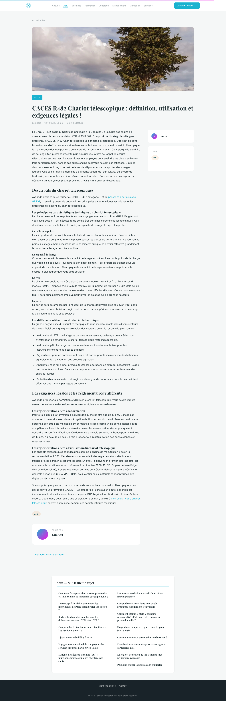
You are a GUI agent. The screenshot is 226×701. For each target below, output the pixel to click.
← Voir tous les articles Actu (47, 554)
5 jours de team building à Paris (75, 637)
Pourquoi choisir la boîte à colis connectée (139, 664)
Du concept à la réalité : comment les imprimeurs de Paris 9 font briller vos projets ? (82, 607)
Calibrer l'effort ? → (187, 5)
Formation (90, 5)
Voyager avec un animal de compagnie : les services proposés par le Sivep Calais (81, 646)
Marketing (135, 5)
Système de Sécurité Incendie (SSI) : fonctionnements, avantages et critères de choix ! (80, 658)
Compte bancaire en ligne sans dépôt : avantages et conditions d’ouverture (137, 605)
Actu (65, 5)
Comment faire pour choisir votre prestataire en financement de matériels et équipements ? (83, 595)
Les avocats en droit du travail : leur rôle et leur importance (140, 595)
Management (119, 5)
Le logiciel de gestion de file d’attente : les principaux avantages (139, 656)
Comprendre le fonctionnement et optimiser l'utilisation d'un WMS (82, 629)
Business (76, 5)
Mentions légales (107, 685)
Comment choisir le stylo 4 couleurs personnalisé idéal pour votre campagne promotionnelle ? (139, 617)
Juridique (104, 5)
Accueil (56, 5)
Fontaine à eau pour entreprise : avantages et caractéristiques (141, 646)
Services (148, 5)
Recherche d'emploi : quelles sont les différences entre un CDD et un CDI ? (78, 618)
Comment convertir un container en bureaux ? (142, 637)
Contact (123, 685)
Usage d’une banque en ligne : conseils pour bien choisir (140, 629)
